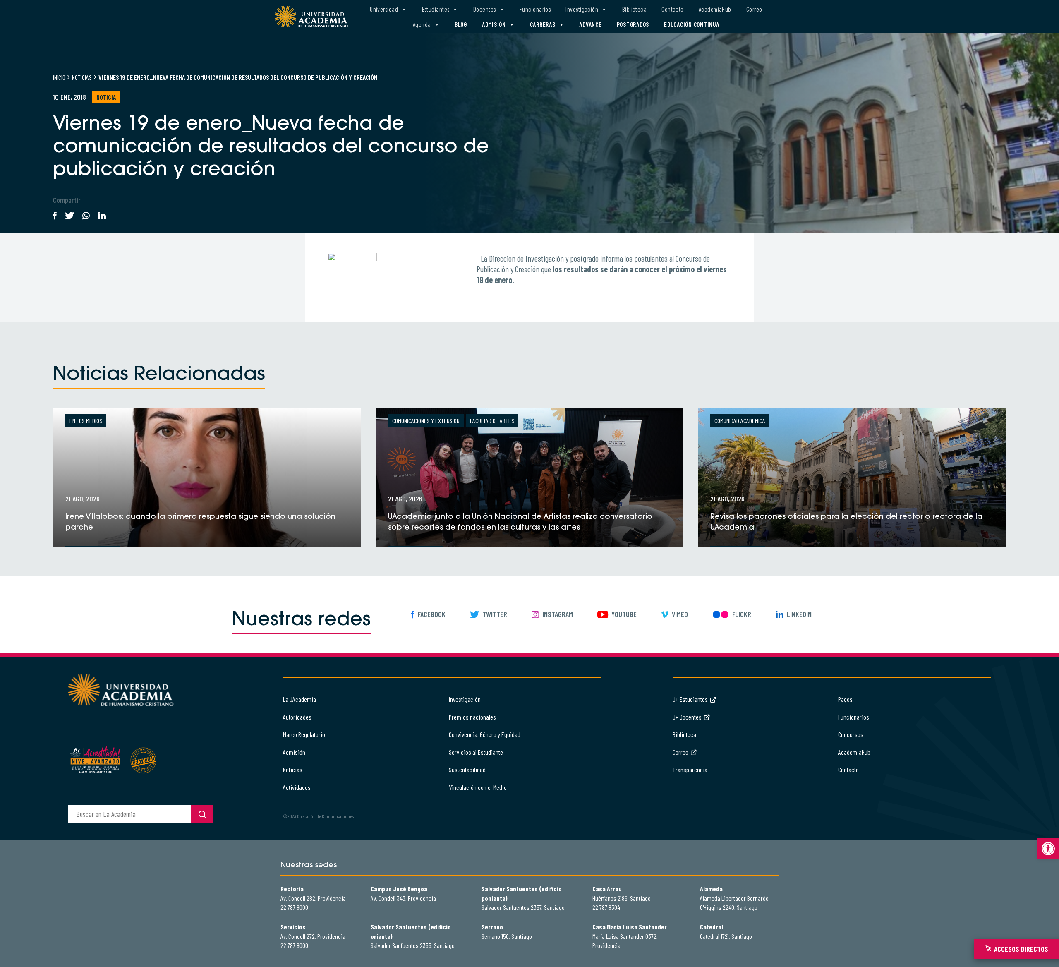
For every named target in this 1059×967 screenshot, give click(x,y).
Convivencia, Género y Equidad (484, 734)
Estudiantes (436, 9)
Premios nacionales (472, 717)
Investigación (581, 9)
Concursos (850, 734)
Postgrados (633, 24)
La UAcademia (299, 699)
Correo (754, 9)
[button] (1048, 848)
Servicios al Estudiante (476, 752)
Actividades (297, 787)
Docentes (484, 9)
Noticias (82, 77)
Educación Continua (691, 24)
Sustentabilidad (467, 769)
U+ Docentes (687, 717)
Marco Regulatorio (304, 734)
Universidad (384, 9)
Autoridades (297, 717)
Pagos (845, 699)
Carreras (543, 24)
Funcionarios (535, 9)
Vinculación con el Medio (478, 787)
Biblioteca (634, 9)
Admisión (494, 24)
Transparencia (690, 769)
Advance (590, 24)
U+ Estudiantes (690, 699)
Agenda (422, 24)
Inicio (59, 77)
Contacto (672, 9)
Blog (461, 24)
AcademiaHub (715, 9)
